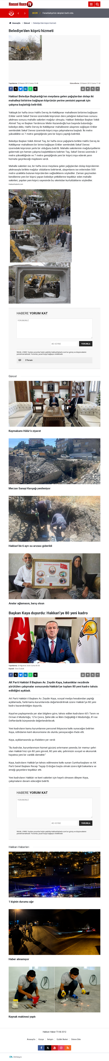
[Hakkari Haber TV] (21, 4)
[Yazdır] (83, 89)
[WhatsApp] (30, 89)
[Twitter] (16, 89)
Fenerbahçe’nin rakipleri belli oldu (58, 13)
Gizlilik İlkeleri (62, 1039)
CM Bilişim (17, 1057)
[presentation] (18, 13)
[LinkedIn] (25, 89)
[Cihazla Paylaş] (35, 89)
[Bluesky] (20, 89)
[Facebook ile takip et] (41, 1048)
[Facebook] (11, 89)
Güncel (27, 23)
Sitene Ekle (76, 1039)
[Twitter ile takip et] (48, 1048)
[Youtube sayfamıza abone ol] (54, 1048)
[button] (88, 89)
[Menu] (91, 4)
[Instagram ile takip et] (61, 1048)
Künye (41, 1039)
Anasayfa (16, 23)
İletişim (50, 1039)
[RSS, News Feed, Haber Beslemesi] (67, 1048)
